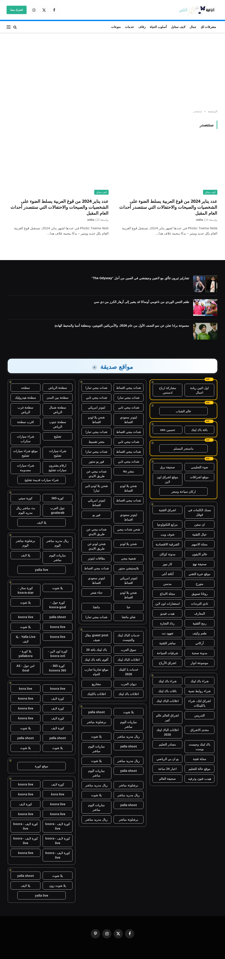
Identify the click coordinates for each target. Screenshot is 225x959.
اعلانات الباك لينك (167, 701)
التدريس (199, 715)
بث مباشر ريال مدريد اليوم (25, 510)
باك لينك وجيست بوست (199, 746)
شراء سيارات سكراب (25, 438)
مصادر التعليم (167, 744)
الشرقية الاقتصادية (167, 544)
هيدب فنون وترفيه (199, 778)
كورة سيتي (25, 498)
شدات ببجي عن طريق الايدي (96, 473)
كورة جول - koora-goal (57, 604)
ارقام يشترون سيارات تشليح (58, 467)
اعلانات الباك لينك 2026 (167, 732)
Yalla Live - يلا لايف (25, 639)
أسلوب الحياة (158, 27)
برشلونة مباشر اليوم (25, 543)
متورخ (199, 584)
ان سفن (199, 524)
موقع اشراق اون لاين (167, 479)
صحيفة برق (167, 467)
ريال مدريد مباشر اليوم (57, 543)
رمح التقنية (200, 623)
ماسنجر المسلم (184, 448)
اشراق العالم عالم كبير (167, 717)
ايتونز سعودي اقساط (128, 419)
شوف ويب (167, 534)
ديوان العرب (128, 684)
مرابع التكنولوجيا (167, 524)
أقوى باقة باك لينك (96, 659)
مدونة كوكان (168, 554)
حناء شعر (97, 592)
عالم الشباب (183, 411)
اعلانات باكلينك (96, 694)
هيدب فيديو (167, 613)
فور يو (96, 515)
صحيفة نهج (200, 564)
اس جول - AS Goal (25, 668)
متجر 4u (128, 471)
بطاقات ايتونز (96, 558)
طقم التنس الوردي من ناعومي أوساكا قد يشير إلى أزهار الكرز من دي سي (141, 302)
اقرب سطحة (25, 422)
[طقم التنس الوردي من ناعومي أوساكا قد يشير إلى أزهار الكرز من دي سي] (205, 307)
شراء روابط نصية (199, 691)
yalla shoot (96, 712)
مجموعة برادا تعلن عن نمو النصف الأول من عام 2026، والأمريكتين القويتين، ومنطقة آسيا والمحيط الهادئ (121, 325)
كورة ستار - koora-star (26, 590)
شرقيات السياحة (167, 653)
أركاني (199, 643)
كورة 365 (57, 498)
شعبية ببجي (128, 558)
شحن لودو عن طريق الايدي (96, 546)
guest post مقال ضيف (96, 637)
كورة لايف (57, 698)
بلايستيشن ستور (128, 568)
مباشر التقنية (167, 643)
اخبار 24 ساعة (167, 769)
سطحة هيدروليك (25, 397)
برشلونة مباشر (96, 722)
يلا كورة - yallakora (25, 653)
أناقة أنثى (167, 574)
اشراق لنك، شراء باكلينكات (199, 703)
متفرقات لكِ (208, 27)
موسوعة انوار (199, 663)
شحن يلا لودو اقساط (96, 419)
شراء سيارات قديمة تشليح (42, 480)
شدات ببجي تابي (96, 397)
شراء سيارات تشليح (57, 453)
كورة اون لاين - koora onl (57, 653)
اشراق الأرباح (167, 663)
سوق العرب (128, 650)
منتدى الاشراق (199, 730)
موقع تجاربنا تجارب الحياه (96, 671)
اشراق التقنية (167, 510)
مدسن (167, 584)
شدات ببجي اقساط (128, 387)
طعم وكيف (199, 633)
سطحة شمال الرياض (57, 409)
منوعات (116, 27)
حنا (129, 607)
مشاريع (96, 684)
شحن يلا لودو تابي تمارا (96, 488)
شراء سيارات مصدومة (25, 467)
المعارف (199, 613)
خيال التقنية (199, 534)
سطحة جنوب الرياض (57, 424)
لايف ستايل (178, 27)
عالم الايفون (199, 554)
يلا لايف (41, 522)
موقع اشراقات (199, 477)
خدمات (129, 27)
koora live (25, 617)
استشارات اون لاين (167, 603)
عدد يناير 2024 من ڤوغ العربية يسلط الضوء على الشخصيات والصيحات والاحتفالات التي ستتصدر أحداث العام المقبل (168, 207)
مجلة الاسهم (200, 544)
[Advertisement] (112, 71)
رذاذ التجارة (167, 623)
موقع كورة (41, 766)
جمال (193, 27)
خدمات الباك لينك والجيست (129, 637)
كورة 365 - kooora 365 (57, 668)
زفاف (142, 27)
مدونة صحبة (199, 653)
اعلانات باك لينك (128, 694)
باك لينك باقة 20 (96, 650)
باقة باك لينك (199, 430)
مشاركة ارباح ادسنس (167, 390)
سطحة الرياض (57, 387)
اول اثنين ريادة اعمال (199, 390)
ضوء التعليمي (199, 467)
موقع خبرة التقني (199, 574)
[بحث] (15, 27)
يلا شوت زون (57, 885)
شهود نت (167, 633)
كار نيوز (167, 564)
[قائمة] (9, 27)
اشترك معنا (16, 10)
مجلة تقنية (199, 759)
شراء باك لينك (200, 681)
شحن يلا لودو (128, 544)
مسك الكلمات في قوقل (199, 512)
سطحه (25, 387)
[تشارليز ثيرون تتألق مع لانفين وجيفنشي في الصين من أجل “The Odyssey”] (205, 283)
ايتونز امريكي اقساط (96, 502)
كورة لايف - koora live (57, 826)
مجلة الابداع (167, 594)
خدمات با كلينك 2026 (128, 671)
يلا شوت (128, 712)
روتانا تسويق (200, 594)
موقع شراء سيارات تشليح (25, 453)
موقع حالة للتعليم (199, 769)
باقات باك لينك (167, 691)
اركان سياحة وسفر (183, 491)
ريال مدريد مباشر (128, 736)
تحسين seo (167, 430)
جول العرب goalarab (57, 510)
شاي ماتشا (129, 617)
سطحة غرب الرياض (25, 409)
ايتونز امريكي (96, 407)
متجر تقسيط (97, 442)
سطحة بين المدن (58, 397)
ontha (199, 220)
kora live (25, 688)
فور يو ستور (96, 461)
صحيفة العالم (167, 778)
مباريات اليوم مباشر (128, 724)
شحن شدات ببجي (128, 529)
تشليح (57, 436)
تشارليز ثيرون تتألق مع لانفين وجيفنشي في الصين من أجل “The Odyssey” (140, 278)
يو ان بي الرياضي (167, 759)
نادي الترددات (199, 603)
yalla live (41, 570)
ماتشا (96, 607)
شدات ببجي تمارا (96, 387)
